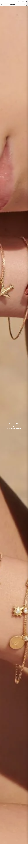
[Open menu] (1, 4)
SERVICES (18, 1)
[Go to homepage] (14, 4)
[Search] (25, 5)
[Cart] (26, 5)
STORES (22, 1)
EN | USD (25, 1)
